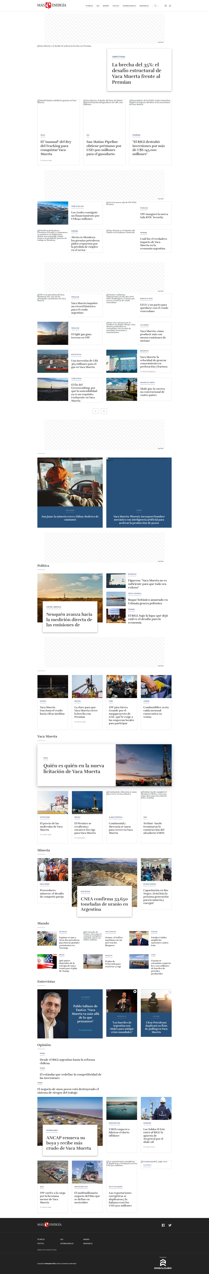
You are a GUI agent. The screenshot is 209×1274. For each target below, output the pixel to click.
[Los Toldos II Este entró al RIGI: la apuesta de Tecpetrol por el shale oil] (156, 1108)
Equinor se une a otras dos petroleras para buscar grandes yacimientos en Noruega (69, 942)
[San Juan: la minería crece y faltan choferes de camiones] (70, 482)
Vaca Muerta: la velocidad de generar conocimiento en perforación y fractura (153, 361)
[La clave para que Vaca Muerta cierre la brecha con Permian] (87, 686)
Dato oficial (85, 891)
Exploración (63, 932)
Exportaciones (45, 817)
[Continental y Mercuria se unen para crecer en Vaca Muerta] (121, 802)
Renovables (144, 6)
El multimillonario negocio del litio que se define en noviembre (87, 1197)
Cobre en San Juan (77, 206)
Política (116, 6)
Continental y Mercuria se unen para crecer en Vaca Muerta (121, 828)
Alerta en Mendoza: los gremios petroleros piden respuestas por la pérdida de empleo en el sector (85, 244)
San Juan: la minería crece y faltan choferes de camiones (70, 518)
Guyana (153, 955)
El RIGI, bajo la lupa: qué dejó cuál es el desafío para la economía (148, 619)
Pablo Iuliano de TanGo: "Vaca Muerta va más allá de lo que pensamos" (85, 1013)
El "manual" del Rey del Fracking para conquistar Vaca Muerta (56, 148)
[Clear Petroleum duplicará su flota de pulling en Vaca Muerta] (156, 1000)
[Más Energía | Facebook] (165, 6)
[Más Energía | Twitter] (170, 6)
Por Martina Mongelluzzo (148, 371)
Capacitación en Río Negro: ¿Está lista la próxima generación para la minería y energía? (156, 897)
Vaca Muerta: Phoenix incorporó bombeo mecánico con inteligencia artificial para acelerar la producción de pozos (139, 520)
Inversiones (147, 1123)
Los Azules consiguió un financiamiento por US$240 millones (85, 215)
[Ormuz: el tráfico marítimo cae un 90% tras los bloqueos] (93, 938)
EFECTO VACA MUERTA (116, 1187)
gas (87, 135)
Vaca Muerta (144, 325)
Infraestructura (114, 1123)
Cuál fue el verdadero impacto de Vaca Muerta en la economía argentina (153, 243)
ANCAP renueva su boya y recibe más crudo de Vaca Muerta (68, 1143)
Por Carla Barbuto (79, 838)
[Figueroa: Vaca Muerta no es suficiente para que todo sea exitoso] (116, 580)
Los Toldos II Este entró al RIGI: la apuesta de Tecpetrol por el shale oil (154, 1136)
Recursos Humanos (149, 884)
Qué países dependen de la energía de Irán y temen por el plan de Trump (68, 965)
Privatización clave (81, 1187)
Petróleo (89, 6)
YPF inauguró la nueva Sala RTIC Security (154, 215)
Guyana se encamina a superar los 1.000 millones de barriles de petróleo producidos (161, 967)
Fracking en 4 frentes (147, 382)
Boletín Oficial (76, 354)
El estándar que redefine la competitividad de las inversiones (70, 1076)
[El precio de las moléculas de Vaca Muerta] (52, 802)
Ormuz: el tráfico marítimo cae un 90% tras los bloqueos (114, 941)
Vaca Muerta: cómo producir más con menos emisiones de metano (153, 335)
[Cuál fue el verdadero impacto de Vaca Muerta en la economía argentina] (121, 241)
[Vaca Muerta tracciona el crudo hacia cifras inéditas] (52, 686)
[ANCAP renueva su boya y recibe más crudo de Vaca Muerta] (70, 1121)
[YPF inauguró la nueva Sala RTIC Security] (121, 213)
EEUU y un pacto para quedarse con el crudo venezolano (154, 308)
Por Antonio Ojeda (46, 160)
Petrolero (154, 932)
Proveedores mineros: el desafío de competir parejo (52, 893)
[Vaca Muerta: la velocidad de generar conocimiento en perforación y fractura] (121, 361)
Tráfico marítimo (110, 932)
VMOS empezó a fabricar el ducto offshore (119, 1132)
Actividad (156, 1016)
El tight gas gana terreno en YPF (81, 336)
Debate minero (44, 884)
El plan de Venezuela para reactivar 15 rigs (113, 964)
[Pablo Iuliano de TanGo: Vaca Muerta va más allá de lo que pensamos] (52, 1013)
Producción (75, 328)
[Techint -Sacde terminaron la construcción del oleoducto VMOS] (156, 802)
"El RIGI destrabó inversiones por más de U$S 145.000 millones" (148, 148)
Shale (43, 135)
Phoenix (139, 510)
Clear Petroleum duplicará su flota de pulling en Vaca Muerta (156, 1027)
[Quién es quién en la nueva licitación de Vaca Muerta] (144, 765)
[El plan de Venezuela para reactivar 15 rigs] (93, 961)
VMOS (145, 817)
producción (75, 297)
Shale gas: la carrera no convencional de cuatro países (152, 392)
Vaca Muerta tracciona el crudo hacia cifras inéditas (52, 710)
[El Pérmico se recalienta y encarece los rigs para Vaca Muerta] (87, 802)
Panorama (136, 135)
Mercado (77, 817)
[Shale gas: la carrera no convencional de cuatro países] (121, 389)
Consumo (146, 701)
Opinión (42, 1053)
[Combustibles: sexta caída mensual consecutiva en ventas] (156, 686)
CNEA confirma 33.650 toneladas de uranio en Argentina (104, 904)
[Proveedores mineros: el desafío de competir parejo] (52, 869)
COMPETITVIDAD (118, 57)
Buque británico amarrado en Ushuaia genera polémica (148, 601)
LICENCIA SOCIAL (76, 378)
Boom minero (70, 510)
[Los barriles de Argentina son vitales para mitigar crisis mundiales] (121, 1000)
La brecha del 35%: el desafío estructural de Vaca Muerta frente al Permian (136, 73)
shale (45, 758)
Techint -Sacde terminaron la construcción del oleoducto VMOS (153, 828)
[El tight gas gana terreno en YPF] (52, 333)
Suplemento (147, 1165)
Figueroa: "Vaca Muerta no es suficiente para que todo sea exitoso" (147, 584)
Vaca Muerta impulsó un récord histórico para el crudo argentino (84, 308)
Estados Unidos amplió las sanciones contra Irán (159, 941)
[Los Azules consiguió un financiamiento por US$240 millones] (52, 213)
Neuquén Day (144, 351)
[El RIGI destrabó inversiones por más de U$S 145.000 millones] (150, 115)
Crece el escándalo (134, 593)
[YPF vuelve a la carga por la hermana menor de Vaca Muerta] (52, 1172)
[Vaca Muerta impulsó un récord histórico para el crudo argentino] (52, 305)
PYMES (111, 701)
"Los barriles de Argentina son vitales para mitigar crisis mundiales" (122, 1027)
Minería (106, 6)
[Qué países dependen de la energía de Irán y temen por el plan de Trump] (47, 961)
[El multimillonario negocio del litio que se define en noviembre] (87, 1172)
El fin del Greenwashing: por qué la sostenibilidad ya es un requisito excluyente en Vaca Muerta (84, 392)
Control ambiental (53, 607)
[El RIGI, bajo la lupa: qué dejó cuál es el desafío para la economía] (116, 616)
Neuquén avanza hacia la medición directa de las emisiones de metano (69, 622)
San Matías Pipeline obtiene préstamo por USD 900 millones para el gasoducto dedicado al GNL (103, 150)
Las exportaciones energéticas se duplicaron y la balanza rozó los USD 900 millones (120, 1199)
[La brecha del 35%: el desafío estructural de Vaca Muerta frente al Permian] (104, 70)
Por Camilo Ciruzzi (85, 1030)
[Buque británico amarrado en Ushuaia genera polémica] (116, 599)
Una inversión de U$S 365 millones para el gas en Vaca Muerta (84, 364)
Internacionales (129, 6)
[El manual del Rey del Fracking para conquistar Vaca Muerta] (58, 115)
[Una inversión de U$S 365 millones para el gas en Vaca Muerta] (52, 361)
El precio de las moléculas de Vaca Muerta (51, 826)
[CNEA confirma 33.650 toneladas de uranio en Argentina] (104, 882)
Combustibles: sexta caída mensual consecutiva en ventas (156, 712)
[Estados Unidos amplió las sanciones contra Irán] (139, 938)
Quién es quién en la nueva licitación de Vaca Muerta (73, 769)
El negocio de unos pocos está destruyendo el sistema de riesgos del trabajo (68, 1090)
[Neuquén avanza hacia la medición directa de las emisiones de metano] (70, 597)
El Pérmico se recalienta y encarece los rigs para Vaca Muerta (85, 828)
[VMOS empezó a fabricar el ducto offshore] (121, 1108)
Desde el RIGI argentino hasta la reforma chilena (67, 1061)
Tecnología (144, 208)
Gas (98, 6)
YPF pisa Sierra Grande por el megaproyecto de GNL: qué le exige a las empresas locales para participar (121, 715)
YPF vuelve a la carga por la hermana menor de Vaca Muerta (52, 1197)
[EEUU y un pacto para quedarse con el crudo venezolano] (121, 305)
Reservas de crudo (146, 298)
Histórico (43, 701)
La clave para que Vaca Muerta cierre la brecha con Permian (86, 712)
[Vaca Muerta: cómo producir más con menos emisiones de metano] (121, 333)
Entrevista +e (121, 1016)
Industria (77, 701)
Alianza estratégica (115, 817)
